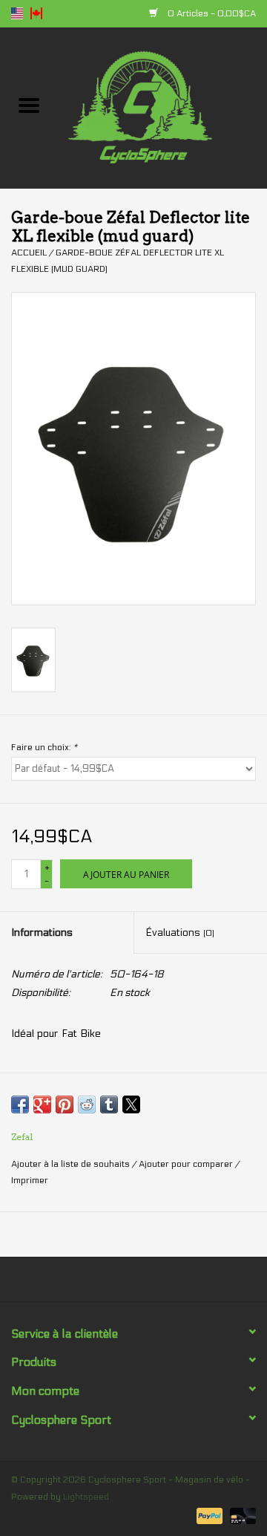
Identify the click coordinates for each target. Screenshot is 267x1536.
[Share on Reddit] (87, 1104)
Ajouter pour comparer (187, 1164)
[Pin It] (64, 1104)
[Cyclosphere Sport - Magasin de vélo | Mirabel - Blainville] (162, 107)
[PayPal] (208, 1515)
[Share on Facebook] (20, 1104)
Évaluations (179, 932)
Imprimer (29, 1180)
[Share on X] (131, 1104)
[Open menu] (29, 105)
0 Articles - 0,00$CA (210, 13)
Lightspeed (86, 1496)
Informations (42, 932)
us (17, 13)
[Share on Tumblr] (109, 1104)
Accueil (29, 252)
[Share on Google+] (42, 1104)
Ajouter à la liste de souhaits (71, 1164)
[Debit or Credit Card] (240, 1515)
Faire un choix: (44, 747)
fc (36, 13)
